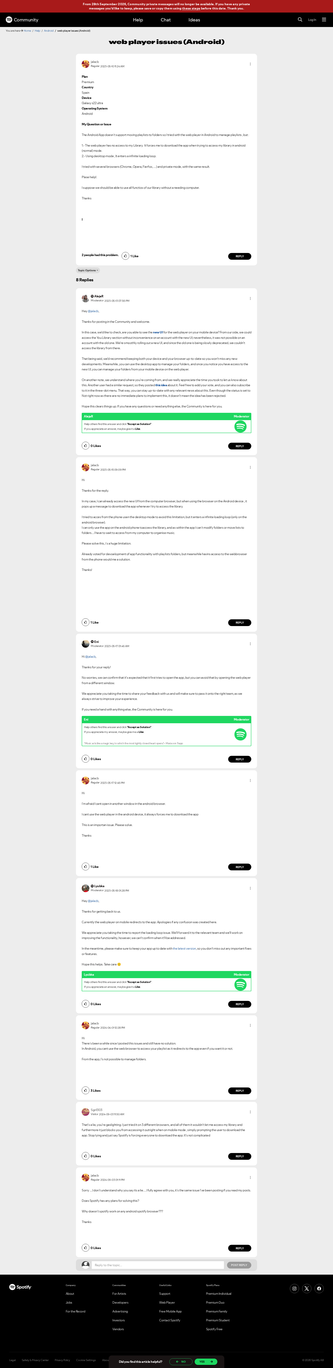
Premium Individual (218, 1293)
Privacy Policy (62, 1360)
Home (27, 31)
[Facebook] (319, 1288)
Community (26, 20)
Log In (312, 20)
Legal (12, 1360)
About (70, 1293)
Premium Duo (215, 1302)
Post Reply (239, 1265)
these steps (191, 8)
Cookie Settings (86, 1360)
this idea (161, 385)
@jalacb (93, 311)
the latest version (184, 948)
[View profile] (85, 64)
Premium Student (218, 1320)
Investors (118, 1320)
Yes (202, 1362)
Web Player (167, 1302)
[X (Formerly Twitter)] (306, 1288)
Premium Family (216, 1311)
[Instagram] (294, 1288)
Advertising (120, 1311)
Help (138, 20)
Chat (166, 20)
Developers (120, 1302)
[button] (250, 64)
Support (164, 1293)
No (183, 1362)
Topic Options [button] (87, 270)
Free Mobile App (170, 1311)
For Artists (119, 1293)
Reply (240, 256)
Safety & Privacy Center (35, 1360)
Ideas (194, 20)
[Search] (300, 19)
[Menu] (324, 19)
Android (49, 31)
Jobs (69, 1302)
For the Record (75, 1311)
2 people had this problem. (100, 255)
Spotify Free (214, 1329)
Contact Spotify (169, 1320)
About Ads (108, 1360)
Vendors (118, 1329)
